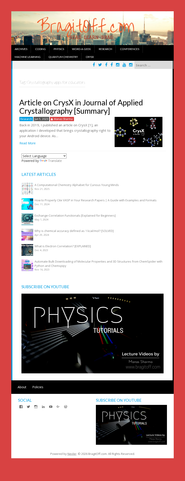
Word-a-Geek (81, 49)
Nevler (71, 454)
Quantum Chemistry (63, 57)
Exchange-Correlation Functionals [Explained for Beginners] (75, 215)
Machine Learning (28, 57)
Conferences (129, 49)
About (22, 387)
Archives (21, 49)
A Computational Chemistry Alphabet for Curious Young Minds (77, 185)
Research (105, 49)
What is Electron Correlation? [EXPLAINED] (63, 246)
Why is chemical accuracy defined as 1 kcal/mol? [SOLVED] (74, 231)
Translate (55, 161)
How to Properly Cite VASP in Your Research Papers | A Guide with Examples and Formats (96, 200)
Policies (37, 387)
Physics (59, 49)
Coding (40, 49)
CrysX (90, 57)
